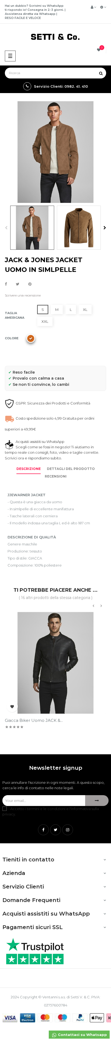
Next (104, 228)
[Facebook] (43, 830)
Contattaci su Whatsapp (82, 1034)
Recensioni (56, 476)
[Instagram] (68, 830)
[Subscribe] (97, 800)
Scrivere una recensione (23, 295)
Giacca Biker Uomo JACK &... (34, 720)
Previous (6, 228)
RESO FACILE (15, 18)
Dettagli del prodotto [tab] (71, 469)
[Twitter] (55, 830)
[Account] (93, 7)
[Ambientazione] (103, 7)
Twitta (17, 284)
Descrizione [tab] (28, 469)
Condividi (6, 284)
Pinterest (30, 284)
